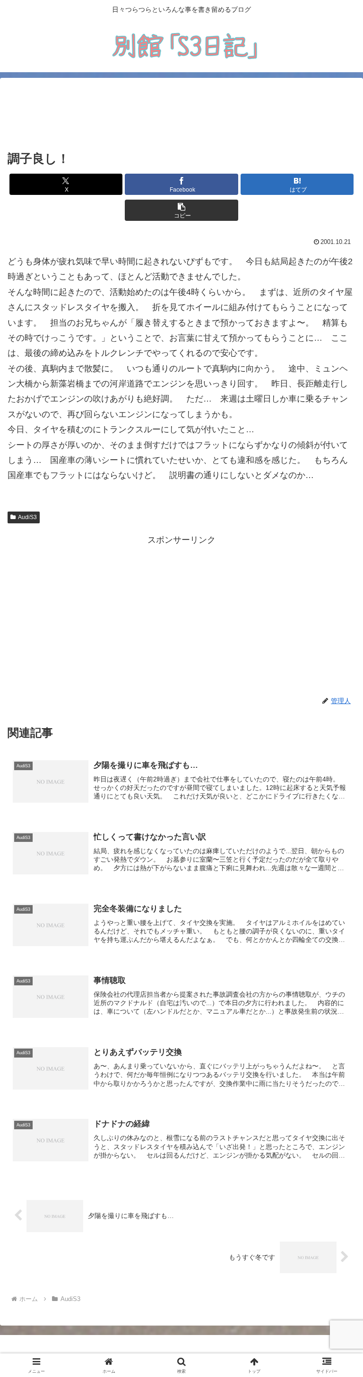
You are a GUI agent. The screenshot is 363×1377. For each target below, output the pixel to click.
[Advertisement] (181, 114)
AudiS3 (27, 517)
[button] (181, 210)
